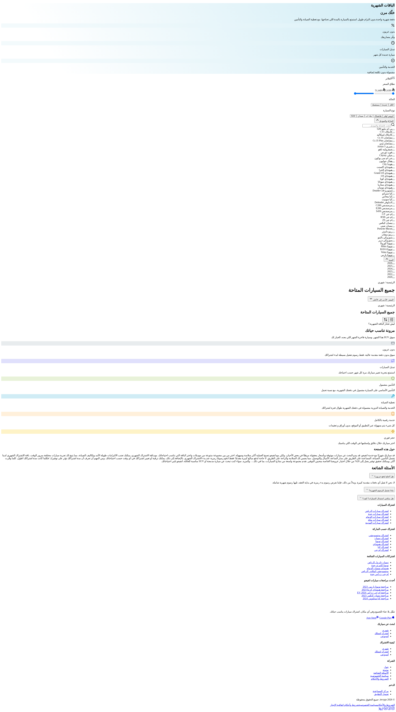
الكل (392, 105)
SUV (353, 116)
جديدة (384, 105)
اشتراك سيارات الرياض (377, 511)
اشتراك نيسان (381, 538)
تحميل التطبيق (381, 694)
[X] (380, 709)
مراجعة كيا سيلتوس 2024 (376, 598)
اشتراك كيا (383, 547)
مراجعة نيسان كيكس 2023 (375, 595)
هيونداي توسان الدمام (378, 568)
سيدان (360, 116)
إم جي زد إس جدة (379, 574)
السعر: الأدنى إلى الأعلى (383, 300)
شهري (385, 630)
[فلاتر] (392, 319)
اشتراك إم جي (381, 550)
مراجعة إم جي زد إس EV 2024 (373, 592)
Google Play (385, 618)
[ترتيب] (385, 319)
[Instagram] (393, 709)
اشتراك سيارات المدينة (377, 523)
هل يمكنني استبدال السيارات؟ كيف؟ (378, 498)
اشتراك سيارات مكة (378, 520)
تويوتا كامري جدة (380, 565)
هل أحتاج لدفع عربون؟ (384, 476)
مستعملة (376, 105)
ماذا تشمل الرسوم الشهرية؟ (381, 490)
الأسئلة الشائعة (381, 673)
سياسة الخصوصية (379, 676)
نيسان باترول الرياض (378, 562)
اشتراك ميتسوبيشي (379, 535)
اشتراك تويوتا (382, 541)
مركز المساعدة (381, 691)
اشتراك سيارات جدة (378, 514)
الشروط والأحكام (380, 678)
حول (386, 667)
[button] (198, 128)
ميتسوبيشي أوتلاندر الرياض (375, 571)
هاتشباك (377, 116)
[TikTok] (382, 709)
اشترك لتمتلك (382, 633)
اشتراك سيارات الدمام (377, 517)
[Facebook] (389, 709)
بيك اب (369, 116)
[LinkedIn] (385, 709)
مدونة (386, 670)
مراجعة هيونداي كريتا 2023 (375, 589)
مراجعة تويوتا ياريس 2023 (376, 586)
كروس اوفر (389, 116)
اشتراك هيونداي (381, 544)
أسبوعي (384, 636)
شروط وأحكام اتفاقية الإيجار (344, 705)
